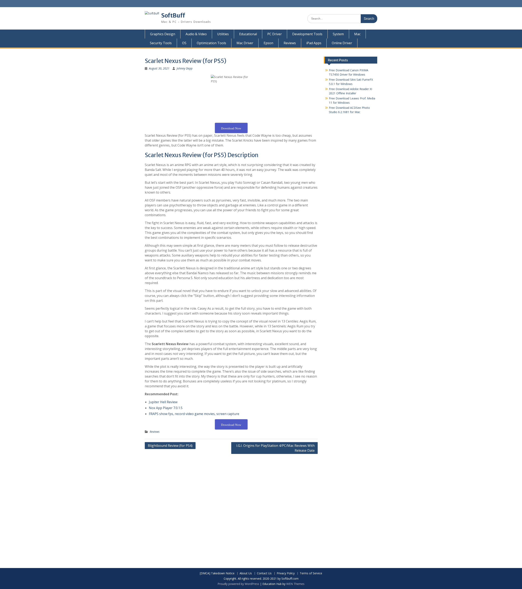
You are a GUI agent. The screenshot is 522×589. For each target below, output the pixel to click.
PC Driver (274, 34)
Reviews (290, 43)
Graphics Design (162, 34)
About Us (246, 573)
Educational (248, 34)
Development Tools (307, 34)
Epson (268, 43)
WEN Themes (295, 584)
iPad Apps (313, 43)
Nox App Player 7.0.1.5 (165, 408)
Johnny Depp (184, 68)
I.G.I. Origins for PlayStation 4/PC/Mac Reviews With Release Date (275, 448)
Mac (357, 34)
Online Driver (342, 43)
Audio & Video (196, 34)
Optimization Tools (211, 43)
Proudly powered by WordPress (238, 584)
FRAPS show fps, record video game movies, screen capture (194, 414)
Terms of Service (311, 573)
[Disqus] (231, 508)
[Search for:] (342, 18)
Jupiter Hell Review (163, 402)
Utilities (223, 34)
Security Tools (161, 43)
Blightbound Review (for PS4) (170, 445)
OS (184, 43)
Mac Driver (245, 43)
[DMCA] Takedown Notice (217, 573)
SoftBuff (173, 15)
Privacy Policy (286, 573)
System (338, 34)
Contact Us (264, 573)
